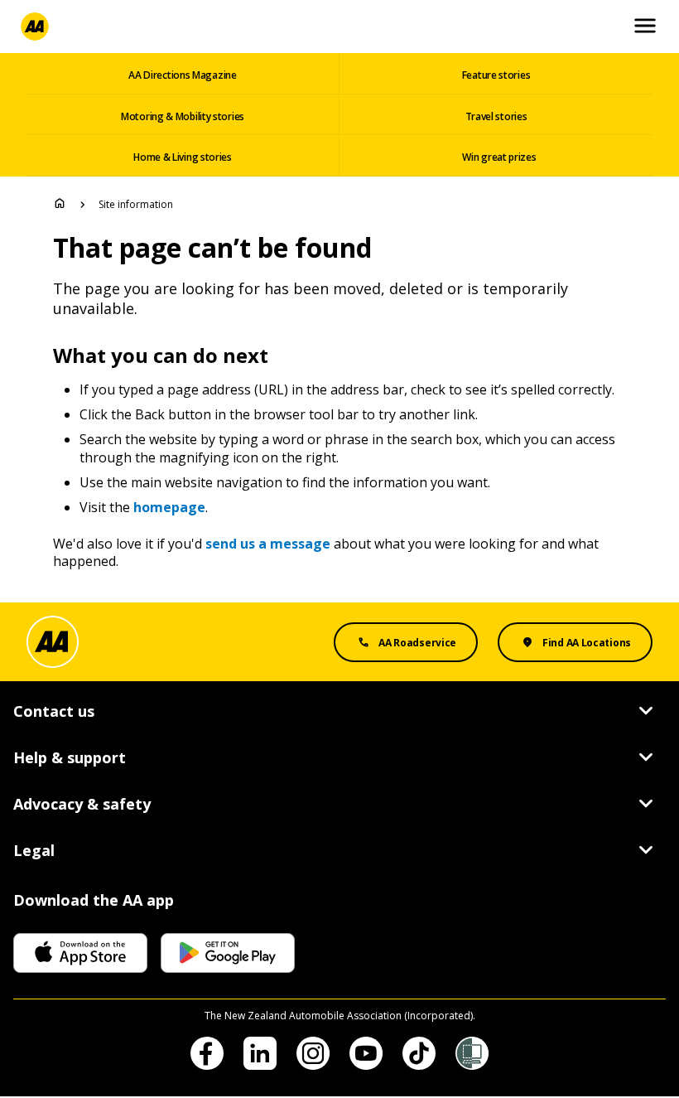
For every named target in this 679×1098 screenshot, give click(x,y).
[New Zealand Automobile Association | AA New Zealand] (35, 26)
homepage (169, 507)
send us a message (267, 543)
